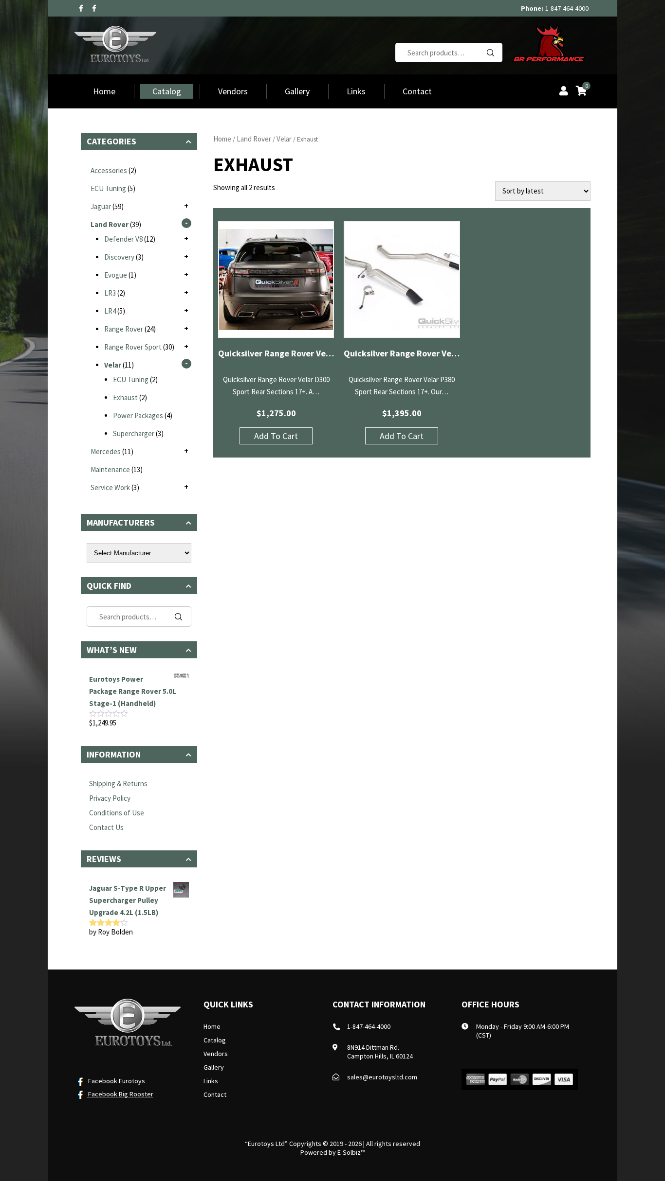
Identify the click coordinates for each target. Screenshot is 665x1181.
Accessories (109, 170)
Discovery (119, 257)
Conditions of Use (116, 812)
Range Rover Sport (133, 347)
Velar (284, 138)
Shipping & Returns (118, 783)
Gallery (297, 91)
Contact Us (106, 827)
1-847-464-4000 (567, 8)
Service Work (110, 487)
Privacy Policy (109, 798)
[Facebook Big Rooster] (94, 8)
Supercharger (133, 433)
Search (490, 52)
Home (104, 91)
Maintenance (110, 469)
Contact (417, 91)
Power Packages (138, 415)
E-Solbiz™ (351, 1152)
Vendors (233, 91)
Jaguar (101, 206)
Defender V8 (123, 239)
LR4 (110, 311)
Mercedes (106, 451)
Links (356, 91)
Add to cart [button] (276, 435)
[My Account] (563, 91)
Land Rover (254, 138)
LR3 (110, 293)
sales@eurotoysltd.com (382, 1077)
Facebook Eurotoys (116, 1080)
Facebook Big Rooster (120, 1094)
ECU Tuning (108, 188)
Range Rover (123, 329)
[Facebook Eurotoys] (81, 8)
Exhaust (125, 397)
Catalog (166, 91)
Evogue (115, 275)
